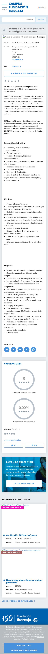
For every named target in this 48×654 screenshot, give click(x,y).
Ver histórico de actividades (17, 601)
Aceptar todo (24, 645)
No (35, 445)
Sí (14, 445)
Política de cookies (28, 639)
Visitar (15, 66)
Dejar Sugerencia (24, 484)
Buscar (41, 19)
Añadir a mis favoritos (25, 73)
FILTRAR (29, 19)
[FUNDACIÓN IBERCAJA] (41, 8)
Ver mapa (16, 60)
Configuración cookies (24, 650)
